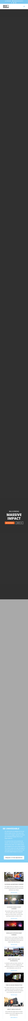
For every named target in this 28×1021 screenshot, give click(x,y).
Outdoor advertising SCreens (14, 884)
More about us (14, 1017)
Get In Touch (10, 523)
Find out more (14, 892)
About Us (19, 523)
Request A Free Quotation (14, 857)
